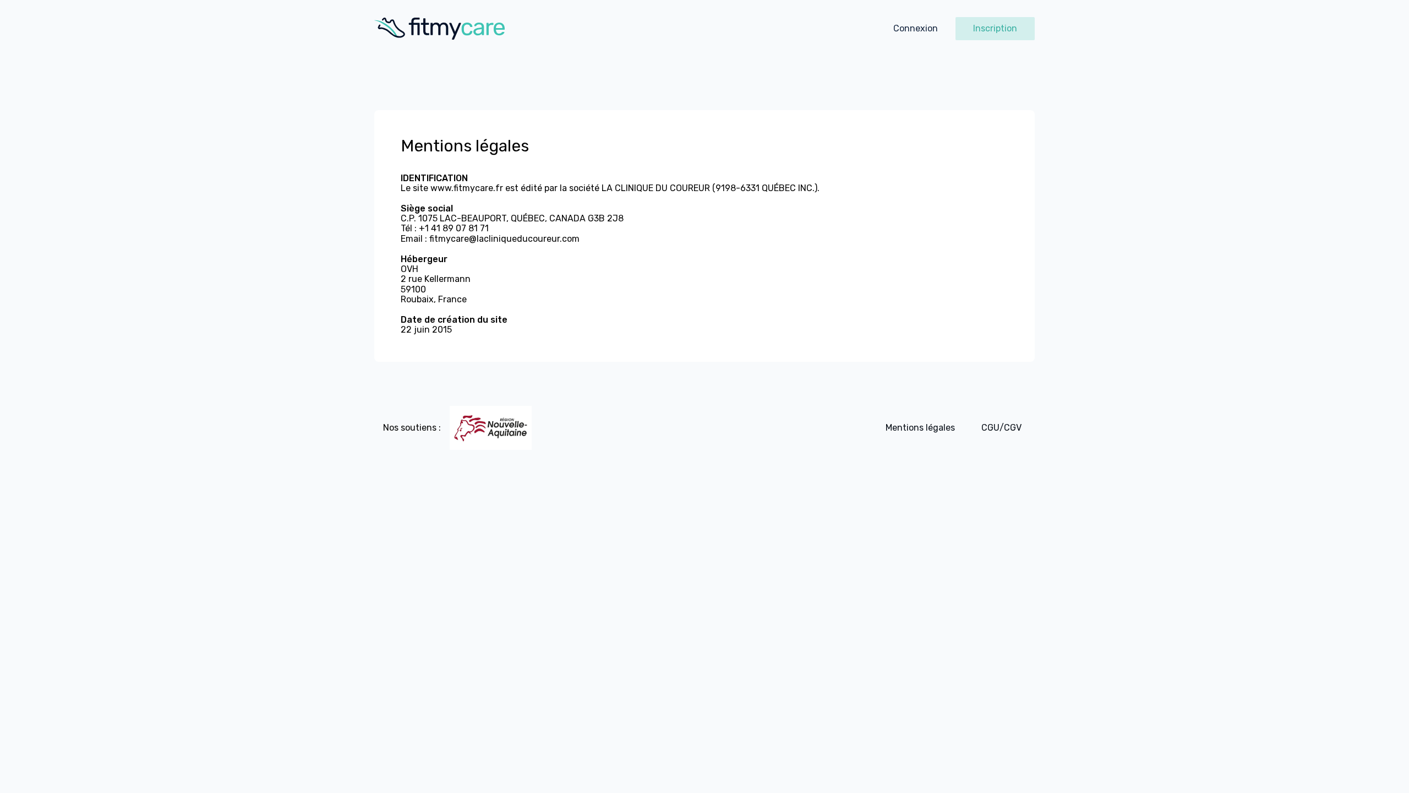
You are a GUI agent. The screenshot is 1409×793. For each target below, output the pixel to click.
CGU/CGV (1001, 427)
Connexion (915, 28)
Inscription (995, 28)
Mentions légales (920, 427)
